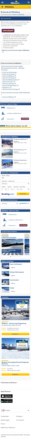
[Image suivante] (28, 245)
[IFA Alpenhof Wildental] (5, 143)
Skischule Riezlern (7, 81)
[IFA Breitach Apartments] (5, 163)
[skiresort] (15, 2)
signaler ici (3, 104)
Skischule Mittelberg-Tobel (9, 80)
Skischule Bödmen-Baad (9, 85)
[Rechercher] (28, 2)
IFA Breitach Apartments (20, 160)
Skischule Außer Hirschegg (10, 89)
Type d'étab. (22, 186)
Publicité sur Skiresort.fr (8, 427)
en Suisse (18, 325)
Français (7, 410)
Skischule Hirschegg (8, 78)
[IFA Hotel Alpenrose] (5, 153)
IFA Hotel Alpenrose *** (20, 149)
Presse (3, 424)
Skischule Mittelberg (8, 76)
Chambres (16, 186)
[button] (8, 194)
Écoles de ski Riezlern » (9, 74)
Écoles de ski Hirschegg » (9, 72)
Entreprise (19, 416)
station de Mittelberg (18, 14)
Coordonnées (5, 416)
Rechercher (23, 193)
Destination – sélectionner (8, 181)
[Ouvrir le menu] (2, 2)
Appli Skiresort (6, 391)
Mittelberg (9, 7)
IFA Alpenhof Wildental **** (21, 139)
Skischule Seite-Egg (8, 83)
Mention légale (5, 420)
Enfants (9, 186)
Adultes (3, 186)
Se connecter (20, 420)
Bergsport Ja (6, 87)
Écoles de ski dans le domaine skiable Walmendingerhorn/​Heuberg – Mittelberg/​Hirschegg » (12, 68)
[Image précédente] (3, 245)
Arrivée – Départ (6, 175)
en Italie (17, 365)
